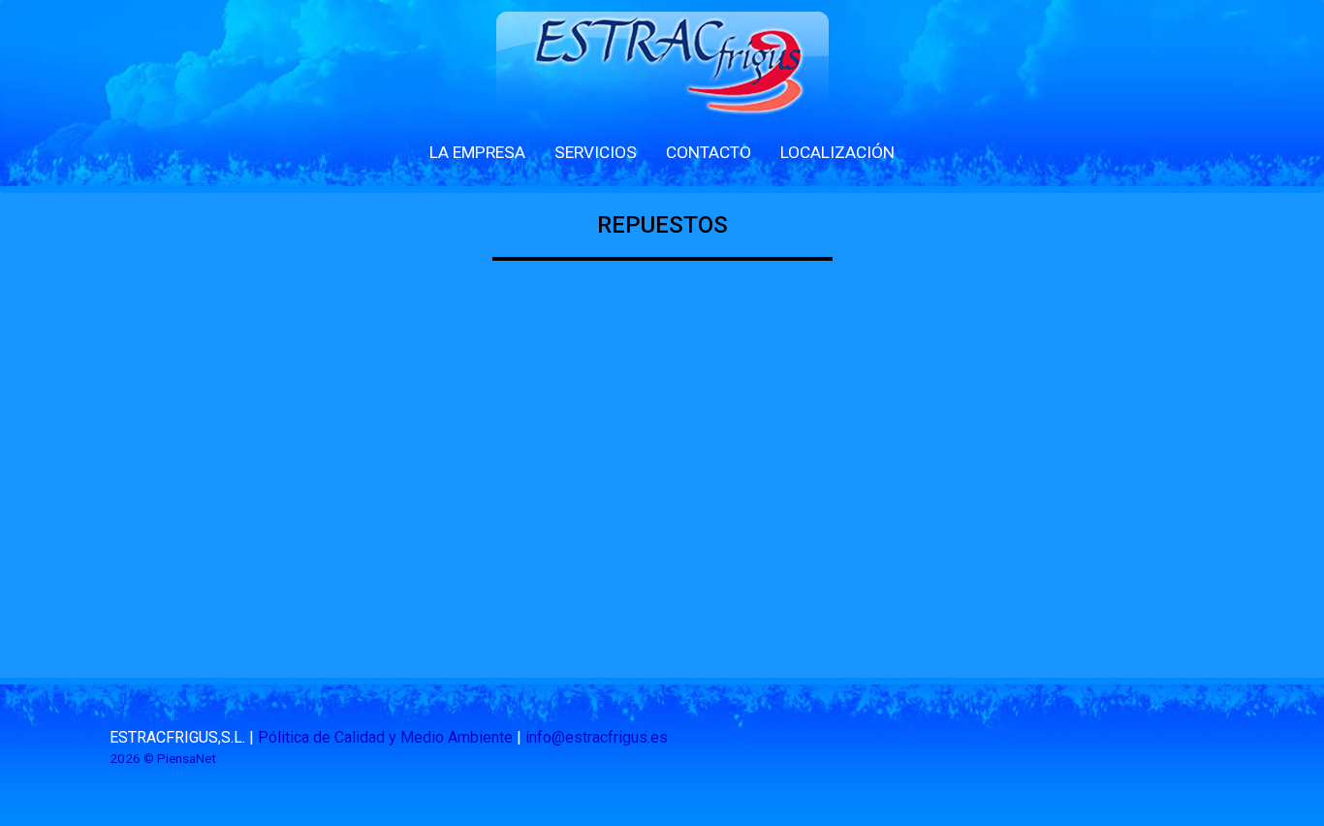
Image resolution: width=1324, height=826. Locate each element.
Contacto (708, 152)
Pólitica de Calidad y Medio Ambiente (385, 737)
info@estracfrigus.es (596, 737)
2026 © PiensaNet (163, 758)
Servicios (595, 152)
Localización (837, 152)
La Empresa (477, 152)
